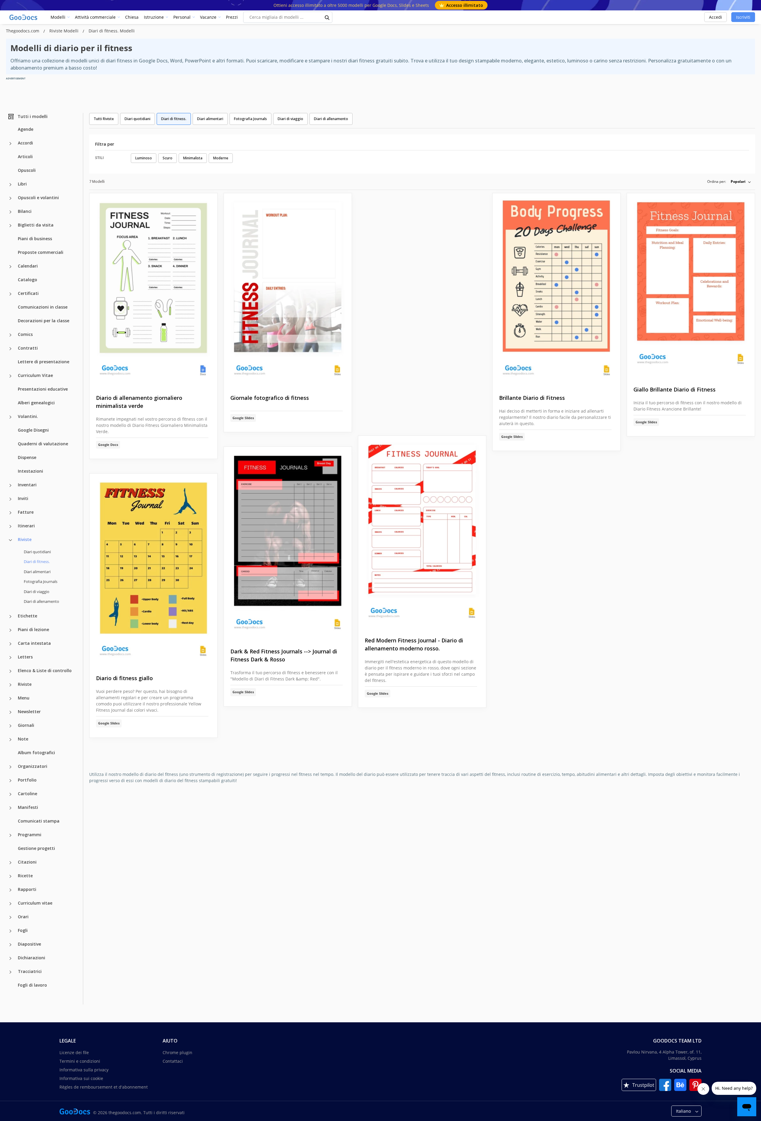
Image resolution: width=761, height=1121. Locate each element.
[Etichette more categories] (10, 616)
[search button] (327, 17)
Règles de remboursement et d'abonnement (103, 1087)
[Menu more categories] (10, 698)
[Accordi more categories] (10, 143)
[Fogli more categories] (10, 931)
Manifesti (28, 807)
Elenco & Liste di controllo (45, 670)
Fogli (23, 930)
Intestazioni (30, 471)
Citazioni (27, 862)
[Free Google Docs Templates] (24, 17)
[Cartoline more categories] (10, 794)
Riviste (25, 539)
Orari (23, 916)
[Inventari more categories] (10, 485)
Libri (22, 184)
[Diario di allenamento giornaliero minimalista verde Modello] (153, 289)
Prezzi (232, 17)
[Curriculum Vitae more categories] (10, 376)
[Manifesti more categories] (10, 808)
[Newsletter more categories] (10, 712)
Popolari (738, 181)
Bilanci (25, 211)
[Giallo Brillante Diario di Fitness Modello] (691, 285)
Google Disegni (33, 430)
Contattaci (173, 1061)
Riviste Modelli (64, 31)
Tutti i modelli (33, 116)
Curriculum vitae (35, 903)
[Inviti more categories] (10, 499)
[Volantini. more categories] (10, 417)
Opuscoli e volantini (38, 197)
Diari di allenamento (41, 601)
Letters (25, 657)
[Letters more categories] (10, 657)
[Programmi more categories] (10, 835)
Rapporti (27, 889)
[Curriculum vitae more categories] (10, 903)
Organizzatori (32, 766)
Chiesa (132, 17)
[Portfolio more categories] (10, 780)
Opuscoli (27, 170)
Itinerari (26, 526)
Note (23, 739)
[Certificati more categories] (10, 294)
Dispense (27, 457)
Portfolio (27, 780)
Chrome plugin (177, 1052)
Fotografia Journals (40, 581)
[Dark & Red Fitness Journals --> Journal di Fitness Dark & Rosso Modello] (288, 543)
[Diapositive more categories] (10, 944)
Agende (25, 129)
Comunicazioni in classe (42, 307)
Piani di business (35, 238)
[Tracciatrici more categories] (10, 972)
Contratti (28, 348)
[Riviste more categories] (10, 540)
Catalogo (27, 279)
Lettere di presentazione (43, 361)
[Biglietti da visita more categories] (10, 225)
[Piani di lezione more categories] (10, 630)
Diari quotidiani (37, 551)
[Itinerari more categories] (10, 526)
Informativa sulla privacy (84, 1070)
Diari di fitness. (173, 118)
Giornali (26, 725)
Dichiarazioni (31, 957)
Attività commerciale (95, 17)
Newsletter (29, 711)
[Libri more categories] (10, 184)
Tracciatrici (30, 971)
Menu (23, 698)
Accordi (25, 143)
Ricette (25, 875)
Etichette (27, 616)
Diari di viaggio (36, 591)
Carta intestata (34, 643)
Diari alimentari (37, 571)
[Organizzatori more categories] (10, 766)
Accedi (715, 17)
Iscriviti (743, 17)
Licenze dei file (74, 1052)
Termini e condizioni (79, 1061)
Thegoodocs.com (23, 31)
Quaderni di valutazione (43, 443)
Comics (25, 334)
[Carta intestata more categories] (10, 643)
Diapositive (29, 944)
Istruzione (154, 17)
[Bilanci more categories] (10, 211)
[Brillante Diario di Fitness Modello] (556, 289)
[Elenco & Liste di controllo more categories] (10, 671)
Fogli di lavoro (32, 985)
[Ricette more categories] (10, 876)
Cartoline (27, 793)
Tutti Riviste (104, 118)
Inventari (27, 485)
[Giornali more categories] (10, 725)
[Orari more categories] (10, 917)
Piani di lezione (33, 629)
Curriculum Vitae (35, 375)
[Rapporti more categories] (10, 890)
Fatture (26, 512)
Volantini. (28, 416)
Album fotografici (36, 752)
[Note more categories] (10, 739)
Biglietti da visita (36, 225)
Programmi (29, 834)
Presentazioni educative (43, 389)
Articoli (25, 156)
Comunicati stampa (38, 821)
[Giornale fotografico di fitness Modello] (288, 289)
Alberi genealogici (36, 402)
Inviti (23, 498)
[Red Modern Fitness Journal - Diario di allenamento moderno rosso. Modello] (422, 532)
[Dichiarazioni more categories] (10, 958)
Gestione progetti (36, 848)
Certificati (28, 293)
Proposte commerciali (40, 252)
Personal (182, 17)
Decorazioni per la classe (43, 320)
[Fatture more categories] (10, 512)
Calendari (28, 266)
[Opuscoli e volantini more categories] (10, 198)
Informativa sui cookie (81, 1078)
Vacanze (208, 17)
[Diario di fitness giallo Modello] (153, 569)
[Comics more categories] (10, 335)
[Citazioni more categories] (10, 862)
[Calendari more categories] (10, 266)
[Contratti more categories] (10, 348)
